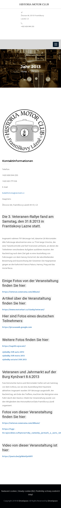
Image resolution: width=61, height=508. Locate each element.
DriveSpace (23, 501)
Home (24, 71)
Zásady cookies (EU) (26, 491)
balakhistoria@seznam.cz (13, 193)
